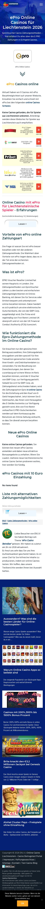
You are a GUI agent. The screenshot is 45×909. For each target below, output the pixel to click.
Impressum (8, 860)
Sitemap (6, 863)
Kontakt (16, 863)
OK (22, 903)
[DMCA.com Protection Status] (22, 866)
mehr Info (38, 134)
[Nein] (42, 899)
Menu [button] (38, 4)
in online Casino (34, 390)
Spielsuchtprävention (9, 878)
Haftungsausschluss (25, 860)
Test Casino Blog (29, 863)
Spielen (38, 130)
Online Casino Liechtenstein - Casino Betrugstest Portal (22, 854)
